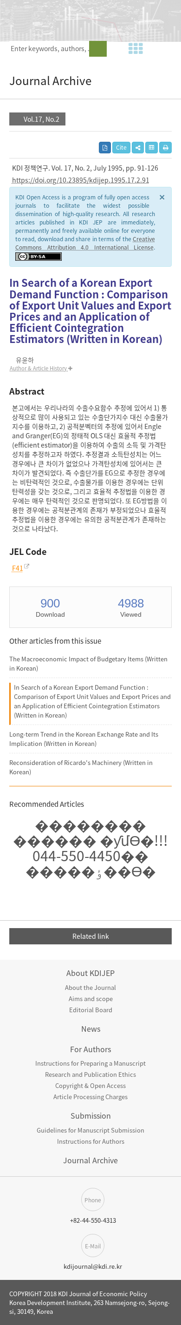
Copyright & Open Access (90, 1085)
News (90, 1028)
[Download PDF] (105, 147)
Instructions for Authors (90, 1141)
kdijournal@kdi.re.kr (93, 1266)
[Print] (165, 147)
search (98, 49)
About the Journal (90, 987)
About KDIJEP (90, 972)
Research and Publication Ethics (90, 1074)
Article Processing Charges (90, 1096)
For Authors (90, 1049)
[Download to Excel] (151, 147)
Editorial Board (90, 1009)
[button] (138, 147)
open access (168, 18)
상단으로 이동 (172, 1262)
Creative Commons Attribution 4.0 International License (85, 243)
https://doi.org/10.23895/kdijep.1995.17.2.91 (80, 180)
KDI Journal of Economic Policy (72, 19)
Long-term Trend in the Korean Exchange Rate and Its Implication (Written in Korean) (83, 739)
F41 (17, 568)
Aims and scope (91, 998)
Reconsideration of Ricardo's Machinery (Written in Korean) (81, 767)
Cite (121, 147)
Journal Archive (90, 1160)
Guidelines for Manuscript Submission (90, 1130)
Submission (91, 1115)
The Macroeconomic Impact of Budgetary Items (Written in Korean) (88, 663)
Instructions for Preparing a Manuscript (90, 1063)
